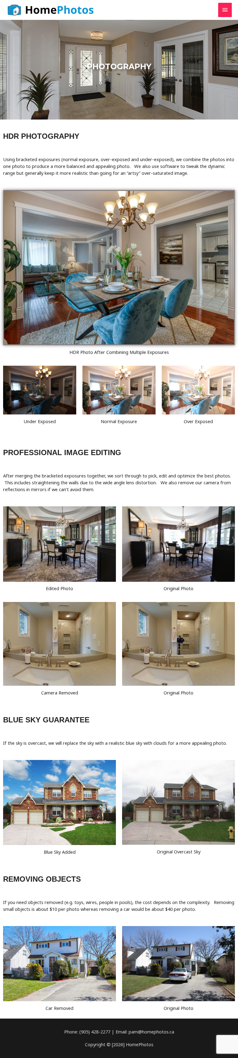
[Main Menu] (225, 10)
